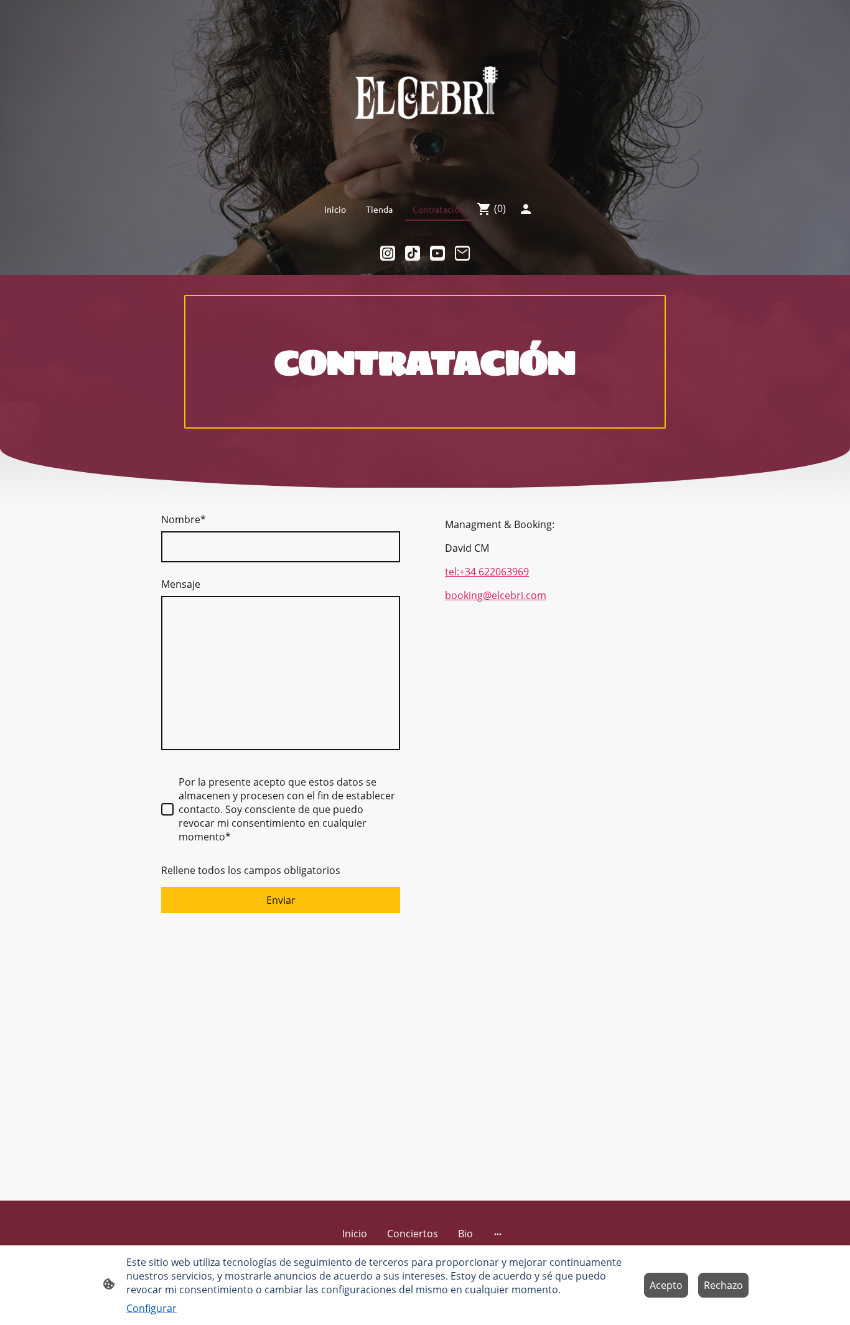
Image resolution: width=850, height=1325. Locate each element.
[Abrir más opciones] (497, 1233)
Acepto (666, 1285)
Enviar (281, 900)
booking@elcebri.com (495, 595)
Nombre (183, 519)
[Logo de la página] (425, 93)
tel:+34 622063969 (487, 572)
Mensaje (180, 584)
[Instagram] (387, 253)
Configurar (151, 1308)
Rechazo (723, 1285)
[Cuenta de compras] (525, 209)
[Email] (462, 253)
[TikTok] (412, 253)
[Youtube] (437, 253)
